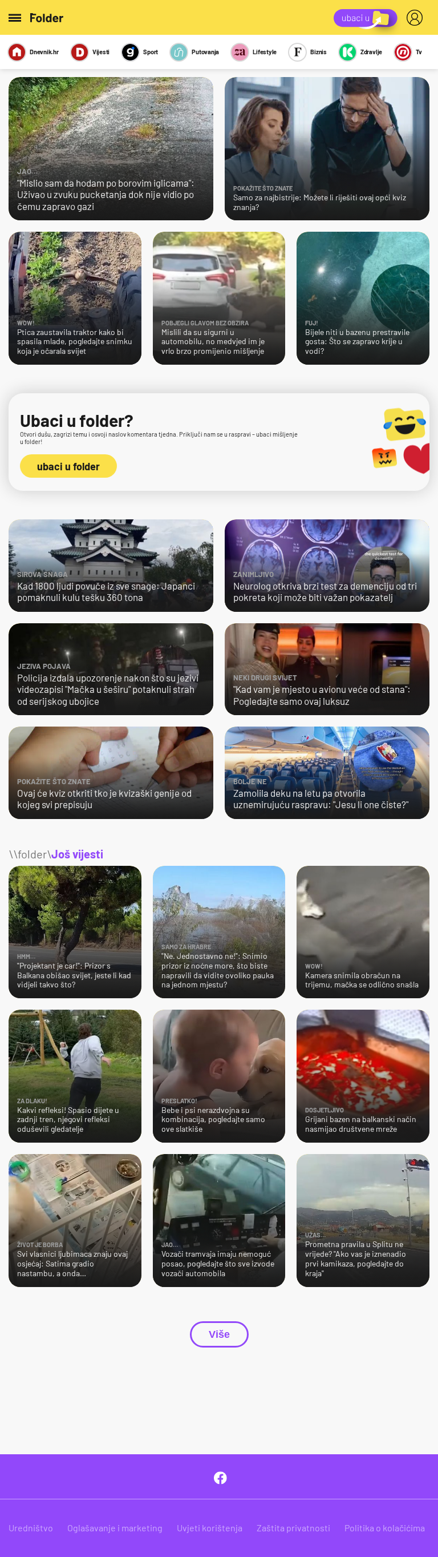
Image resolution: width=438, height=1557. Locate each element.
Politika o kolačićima (384, 1527)
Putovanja (205, 51)
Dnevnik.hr (44, 51)
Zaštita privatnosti (293, 1527)
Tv (419, 51)
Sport (150, 51)
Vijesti (101, 51)
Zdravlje (371, 51)
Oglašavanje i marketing (115, 1527)
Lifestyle (265, 51)
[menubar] (416, 17)
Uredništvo (31, 1527)
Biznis (318, 51)
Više (219, 1334)
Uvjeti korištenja (209, 1527)
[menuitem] (416, 17)
